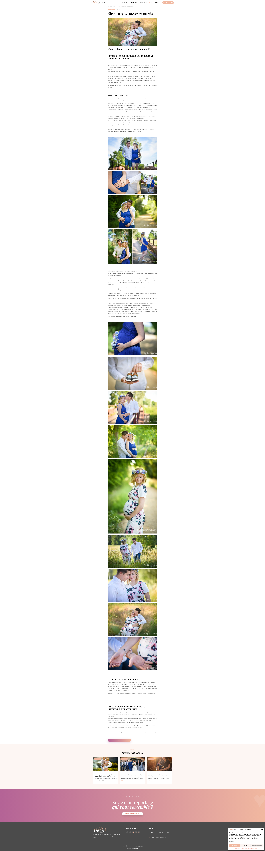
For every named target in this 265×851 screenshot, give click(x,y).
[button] (262, 829)
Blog (150, 2)
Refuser (245, 845)
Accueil (110, 6)
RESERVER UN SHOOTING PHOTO (119, 740)
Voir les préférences (257, 845)
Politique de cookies (239, 848)
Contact (157, 2)
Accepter (234, 845)
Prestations (134, 2)
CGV (142, 846)
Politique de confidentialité (251, 848)
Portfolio (143, 2)
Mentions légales (125, 846)
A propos (125, 2)
